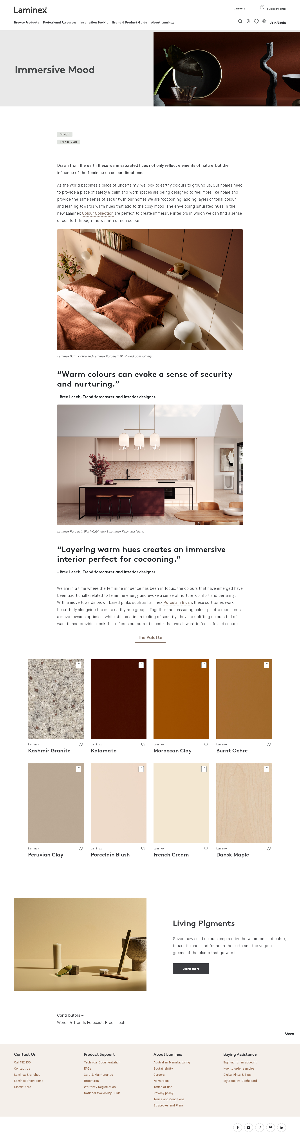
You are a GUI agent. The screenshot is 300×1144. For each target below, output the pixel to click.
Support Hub (276, 8)
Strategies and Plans (169, 1105)
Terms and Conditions (169, 1099)
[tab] (150, 638)
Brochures (91, 1081)
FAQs (87, 1068)
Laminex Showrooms (28, 1081)
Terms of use (163, 1087)
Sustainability (163, 1068)
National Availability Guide (102, 1093)
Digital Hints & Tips (237, 1074)
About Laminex (162, 22)
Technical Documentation (102, 1062)
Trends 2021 (68, 142)
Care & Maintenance (98, 1074)
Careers (239, 8)
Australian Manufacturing (172, 1062)
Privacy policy (163, 1093)
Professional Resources (59, 22)
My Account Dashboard (240, 1081)
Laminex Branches (27, 1074)
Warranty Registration (100, 1087)
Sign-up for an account (240, 1062)
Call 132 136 (22, 1062)
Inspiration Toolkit (94, 22)
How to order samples (239, 1068)
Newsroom (161, 1081)
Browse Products (26, 22)
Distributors (22, 1087)
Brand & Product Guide (129, 22)
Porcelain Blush (177, 603)
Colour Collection (98, 214)
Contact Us (22, 1068)
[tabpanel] (150, 69)
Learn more (191, 968)
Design (64, 134)
